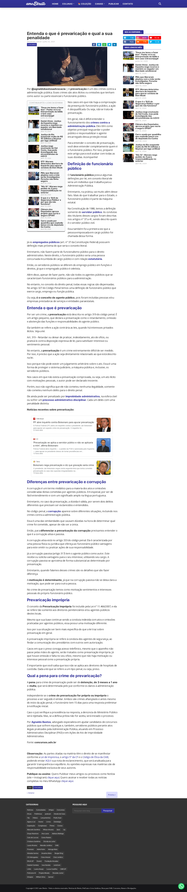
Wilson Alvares (48, 830)
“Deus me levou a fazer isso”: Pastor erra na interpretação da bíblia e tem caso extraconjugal (52, 112)
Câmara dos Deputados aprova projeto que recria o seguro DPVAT (50, 212)
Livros (48, 822)
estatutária (95, 258)
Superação (31, 826)
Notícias (30, 810)
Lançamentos (45, 818)
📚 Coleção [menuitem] (84, 4)
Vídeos (35, 818)
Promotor (30, 849)
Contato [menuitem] (128, 4)
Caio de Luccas (32, 837)
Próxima (111, 795)
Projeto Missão (44, 873)
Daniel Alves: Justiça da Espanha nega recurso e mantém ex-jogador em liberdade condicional (52, 125)
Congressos (42, 826)
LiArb (29, 869)
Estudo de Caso (59, 814)
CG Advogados (32, 857)
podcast (48, 814)
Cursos (59, 826)
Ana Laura (45, 833)
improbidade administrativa (83, 396)
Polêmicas (38, 814)
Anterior (31, 793)
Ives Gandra (46, 865)
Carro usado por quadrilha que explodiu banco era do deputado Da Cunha (52, 224)
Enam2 (39, 861)
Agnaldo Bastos (41, 722)
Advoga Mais (52, 849)
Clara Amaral (45, 857)
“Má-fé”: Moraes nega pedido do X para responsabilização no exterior (51, 189)
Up (64, 830)
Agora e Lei (31, 822)
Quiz (58, 830)
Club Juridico (58, 857)
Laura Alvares (32, 845)
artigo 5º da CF (70, 757)
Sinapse (30, 877)
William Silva (40, 877)
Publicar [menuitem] (114, 4)
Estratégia (57, 822)
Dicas (29, 814)
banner (50, 877)
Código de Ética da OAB (95, 757)
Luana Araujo (39, 869)
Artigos (51, 810)
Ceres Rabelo (46, 837)
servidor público (92, 212)
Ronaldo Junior (58, 873)
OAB (56, 845)
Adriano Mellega (58, 833)
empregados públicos (46, 242)
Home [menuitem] (55, 4)
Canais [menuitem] (99, 4)
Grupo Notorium (32, 833)
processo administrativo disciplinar (64, 399)
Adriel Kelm (41, 849)
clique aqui (53, 777)
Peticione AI (31, 873)
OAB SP (63, 869)
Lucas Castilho (52, 869)
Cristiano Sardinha (33, 841)
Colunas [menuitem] (67, 4)
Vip (28, 818)
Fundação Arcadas (51, 861)
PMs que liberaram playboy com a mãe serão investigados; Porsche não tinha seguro (50, 177)
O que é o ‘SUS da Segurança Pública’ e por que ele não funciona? (51, 201)
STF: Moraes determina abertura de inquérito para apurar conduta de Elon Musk (52, 164)
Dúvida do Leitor (49, 841)
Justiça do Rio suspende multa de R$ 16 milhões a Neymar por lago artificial (52, 137)
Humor (40, 822)
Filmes (52, 826)
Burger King (59, 853)
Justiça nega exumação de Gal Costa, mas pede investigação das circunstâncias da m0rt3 (49, 151)
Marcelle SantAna (33, 830)
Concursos (32, 44)
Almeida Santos (32, 853)
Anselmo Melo (46, 853)
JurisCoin (57, 865)
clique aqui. (67, 781)
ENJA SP (30, 861)
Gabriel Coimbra (33, 865)
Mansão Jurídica (46, 845)
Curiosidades (41, 810)
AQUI (48, 760)
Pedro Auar (57, 818)
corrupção (54, 511)
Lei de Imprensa (50, 757)
